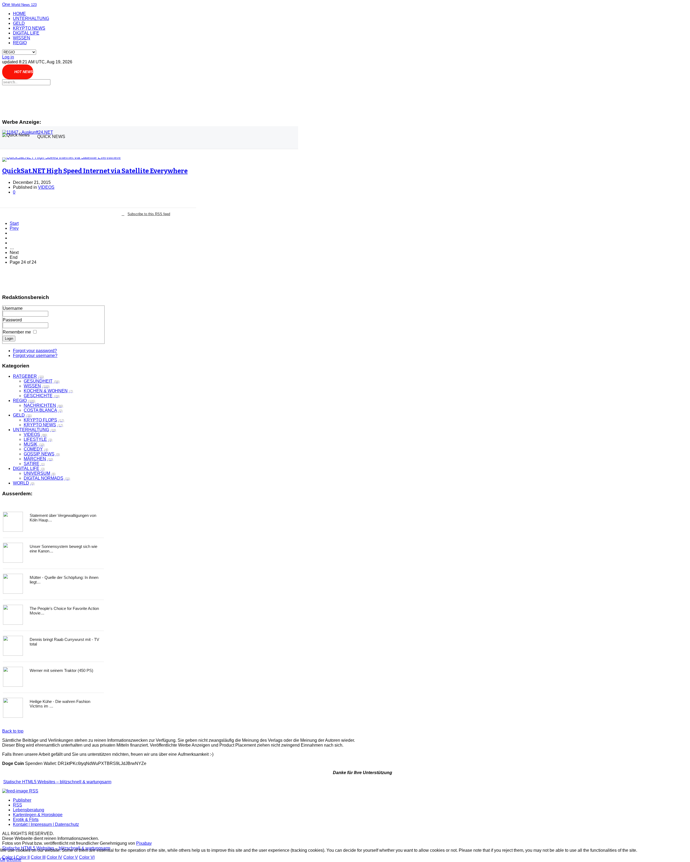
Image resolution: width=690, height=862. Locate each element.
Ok (2, 859)
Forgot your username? (35, 355)
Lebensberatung (28, 810)
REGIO (20, 42)
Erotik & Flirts (26, 819)
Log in (8, 57)
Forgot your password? (35, 350)
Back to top (12, 731)
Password (12, 320)
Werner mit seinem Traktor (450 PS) (61, 670)
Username (13, 308)
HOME (19, 13)
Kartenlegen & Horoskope (38, 814)
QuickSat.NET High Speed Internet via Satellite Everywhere (95, 171)
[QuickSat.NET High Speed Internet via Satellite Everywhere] (95, 159)
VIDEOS (46, 187)
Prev (14, 228)
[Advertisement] (145, 99)
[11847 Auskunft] (27, 132)
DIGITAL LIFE (26, 33)
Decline (13, 859)
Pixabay (144, 843)
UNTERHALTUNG (31, 18)
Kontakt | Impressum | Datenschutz (46, 824)
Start (14, 223)
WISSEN (21, 38)
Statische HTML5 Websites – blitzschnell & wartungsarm (57, 781)
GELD (19, 23)
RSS (17, 805)
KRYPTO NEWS (29, 28)
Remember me (17, 332)
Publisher (22, 800)
